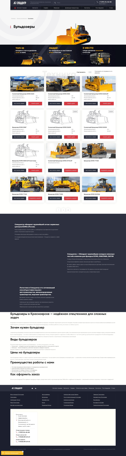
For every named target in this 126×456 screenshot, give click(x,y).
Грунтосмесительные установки (72, 397)
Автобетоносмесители (16, 405)
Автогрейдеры (46, 394)
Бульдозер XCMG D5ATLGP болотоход (24, 161)
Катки (43, 402)
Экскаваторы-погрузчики (100, 397)
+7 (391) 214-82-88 (105, 2)
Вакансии (56, 8)
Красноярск (102, 3)
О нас (111, 8)
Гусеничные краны (69, 402)
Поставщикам (100, 8)
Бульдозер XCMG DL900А (92, 194)
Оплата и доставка (81, 388)
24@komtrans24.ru (22, 418)
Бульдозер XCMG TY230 (55, 194)
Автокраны (45, 397)
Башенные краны (46, 405)
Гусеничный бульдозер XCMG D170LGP (60, 161)
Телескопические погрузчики (101, 405)
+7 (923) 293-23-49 (24, 437)
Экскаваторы (45, 400)
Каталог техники (22, 8)
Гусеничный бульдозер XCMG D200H (95, 127)
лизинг (19, 103)
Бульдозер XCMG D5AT (19, 127)
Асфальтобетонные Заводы (71, 394)
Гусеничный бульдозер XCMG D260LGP (96, 94)
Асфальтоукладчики (69, 400)
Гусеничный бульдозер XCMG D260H (59, 127)
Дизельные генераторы (72, 8)
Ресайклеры (96, 400)
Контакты (87, 8)
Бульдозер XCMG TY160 (19, 194)
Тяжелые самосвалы (98, 394)
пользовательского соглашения (61, 449)
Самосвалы (13, 397)
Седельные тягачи (15, 400)
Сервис (46, 8)
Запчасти (35, 8)
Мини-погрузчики (14, 402)
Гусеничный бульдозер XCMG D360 (59, 94)
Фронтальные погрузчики (17, 394)
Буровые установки (98, 402)
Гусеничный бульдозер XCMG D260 (23, 94)
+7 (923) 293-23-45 (24, 441)
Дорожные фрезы (68, 405)
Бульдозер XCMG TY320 (91, 161)
